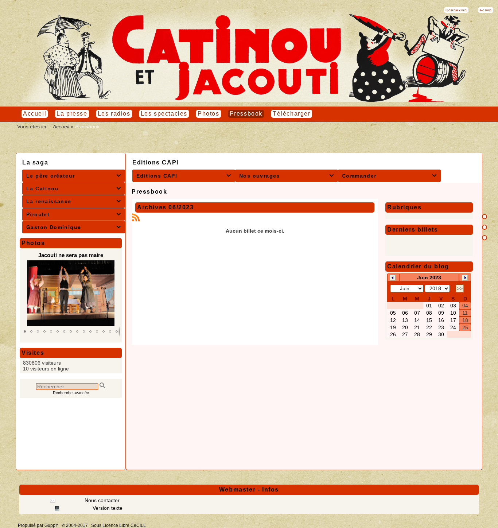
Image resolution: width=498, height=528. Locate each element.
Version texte (106, 508)
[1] (484, 216)
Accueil (61, 126)
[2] (484, 227)
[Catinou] (249, 100)
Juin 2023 (429, 277)
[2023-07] (465, 277)
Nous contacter (101, 500)
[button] (25, 331)
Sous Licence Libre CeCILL (119, 525)
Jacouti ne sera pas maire (70, 255)
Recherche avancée (71, 393)
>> (460, 288)
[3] (484, 237)
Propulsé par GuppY (38, 525)
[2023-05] (393, 277)
